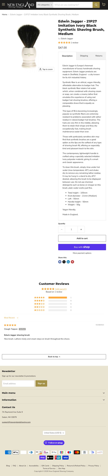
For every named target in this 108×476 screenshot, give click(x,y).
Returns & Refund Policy (76, 466)
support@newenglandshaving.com (16, 422)
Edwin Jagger (67, 38)
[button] (64, 42)
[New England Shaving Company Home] (20, 4)
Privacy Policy (93, 466)
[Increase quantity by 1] (81, 229)
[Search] (96, 5)
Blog (8, 466)
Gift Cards (45, 466)
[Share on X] (64, 261)
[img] (10, 325)
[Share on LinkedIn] (68, 261)
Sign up (41, 383)
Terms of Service (49, 468)
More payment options (82, 253)
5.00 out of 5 (61, 289)
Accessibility (34, 466)
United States (52, 433)
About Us (22, 466)
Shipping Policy (58, 466)
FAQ (14, 466)
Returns (98, 55)
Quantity (61, 224)
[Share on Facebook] (59, 261)
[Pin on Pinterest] (72, 261)
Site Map (61, 468)
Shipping (84, 55)
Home (4, 14)
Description (67, 56)
